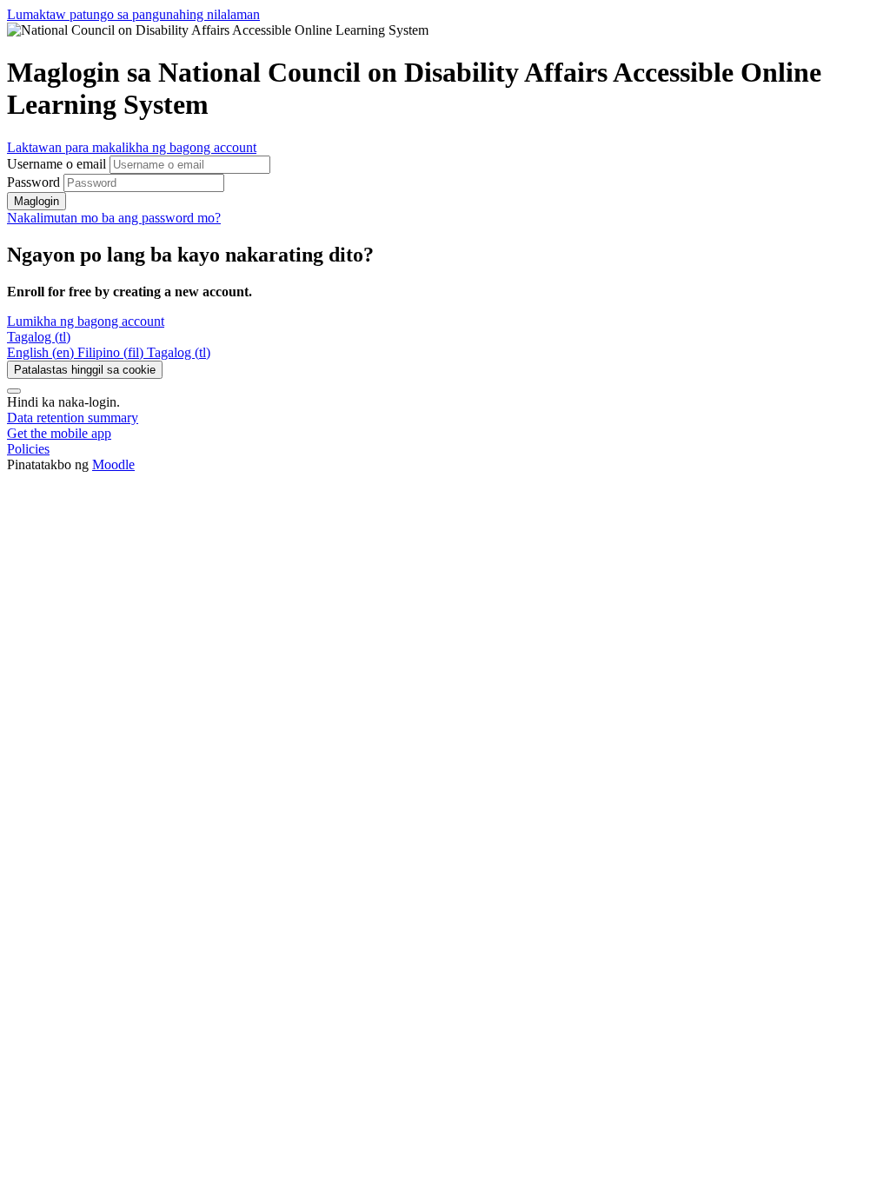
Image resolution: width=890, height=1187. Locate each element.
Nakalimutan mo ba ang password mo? (114, 217)
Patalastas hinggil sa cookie (85, 369)
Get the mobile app (59, 433)
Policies (28, 448)
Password (33, 182)
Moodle (113, 464)
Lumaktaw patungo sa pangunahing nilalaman (133, 14)
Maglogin (36, 201)
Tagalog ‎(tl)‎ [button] (38, 336)
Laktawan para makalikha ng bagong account (131, 147)
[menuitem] (42, 352)
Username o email (58, 163)
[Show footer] (14, 391)
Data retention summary (72, 417)
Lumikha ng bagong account (85, 321)
